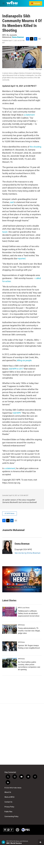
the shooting (35, 147)
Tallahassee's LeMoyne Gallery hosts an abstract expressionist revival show (28, 613)
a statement (29, 115)
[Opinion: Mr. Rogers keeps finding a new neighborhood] (9, 646)
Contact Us (8, 802)
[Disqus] (22, 734)
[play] (3, 842)
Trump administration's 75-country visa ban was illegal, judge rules (29, 630)
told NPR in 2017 (16, 369)
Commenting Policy (11, 816)
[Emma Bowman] (7, 547)
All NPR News (9, 513)
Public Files (8, 812)
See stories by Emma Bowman (27, 553)
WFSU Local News (23, 608)
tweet (4, 232)
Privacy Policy (9, 807)
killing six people (24, 360)
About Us (8, 792)
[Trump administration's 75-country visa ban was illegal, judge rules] (9, 629)
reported (21, 258)
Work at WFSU (9, 797)
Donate (37, 3)
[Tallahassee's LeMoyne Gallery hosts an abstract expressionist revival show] (9, 612)
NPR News (21, 625)
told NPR (17, 413)
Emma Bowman (18, 37)
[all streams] (41, 842)
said (12, 202)
